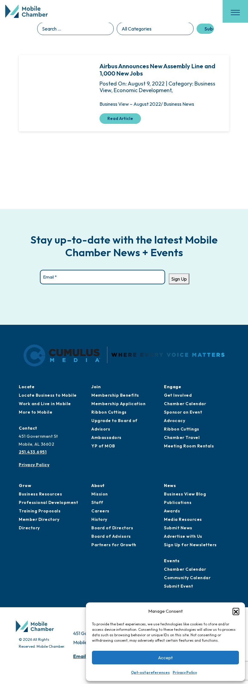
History (99, 519)
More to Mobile (35, 412)
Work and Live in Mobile (45, 403)
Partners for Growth (113, 544)
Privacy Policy (185, 672)
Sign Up (179, 279)
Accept (165, 657)
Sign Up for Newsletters (190, 544)
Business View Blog (185, 494)
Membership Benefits (115, 395)
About (98, 485)
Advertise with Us (183, 536)
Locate (26, 386)
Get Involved (178, 395)
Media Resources (183, 519)
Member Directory (39, 519)
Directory (29, 528)
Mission (99, 494)
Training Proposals (39, 511)
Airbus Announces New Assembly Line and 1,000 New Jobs (157, 69)
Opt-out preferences (150, 672)
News (170, 485)
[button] (236, 611)
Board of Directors (112, 528)
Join (96, 386)
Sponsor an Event (183, 412)
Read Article (120, 118)
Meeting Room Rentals (189, 446)
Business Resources (40, 494)
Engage (172, 386)
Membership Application (118, 403)
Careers (100, 511)
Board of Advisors (111, 536)
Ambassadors (106, 437)
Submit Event (178, 586)
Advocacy (174, 420)
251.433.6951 (33, 452)
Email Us (83, 656)
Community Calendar (187, 577)
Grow (25, 485)
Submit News (178, 528)
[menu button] (235, 12)
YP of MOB (103, 446)
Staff (97, 502)
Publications (177, 502)
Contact (28, 428)
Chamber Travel (182, 437)
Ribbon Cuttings (109, 412)
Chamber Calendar (185, 403)
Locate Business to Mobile (48, 395)
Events (171, 560)
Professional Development (48, 502)
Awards (172, 511)
